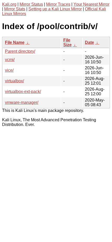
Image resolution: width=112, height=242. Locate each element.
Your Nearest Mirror (91, 4)
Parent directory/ (20, 51)
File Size (67, 42)
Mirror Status (31, 4)
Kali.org (9, 4)
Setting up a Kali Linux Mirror (55, 9)
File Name (14, 42)
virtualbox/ (14, 81)
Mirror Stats (14, 9)
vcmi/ (10, 59)
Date (89, 42)
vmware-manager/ (21, 102)
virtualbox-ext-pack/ (23, 91)
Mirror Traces (58, 4)
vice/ (9, 70)
